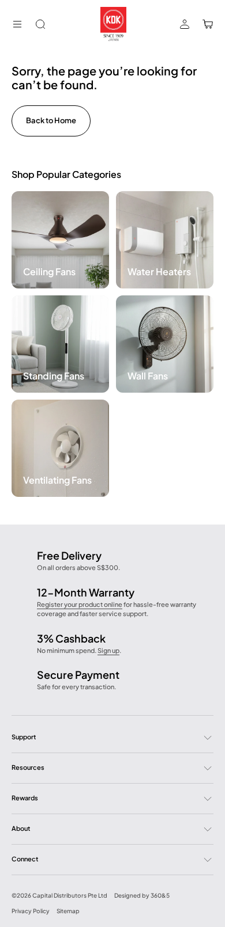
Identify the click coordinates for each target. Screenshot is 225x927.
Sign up (108, 650)
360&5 (160, 895)
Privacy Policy (31, 910)
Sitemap (68, 910)
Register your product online (79, 604)
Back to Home (51, 120)
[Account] (184, 24)
